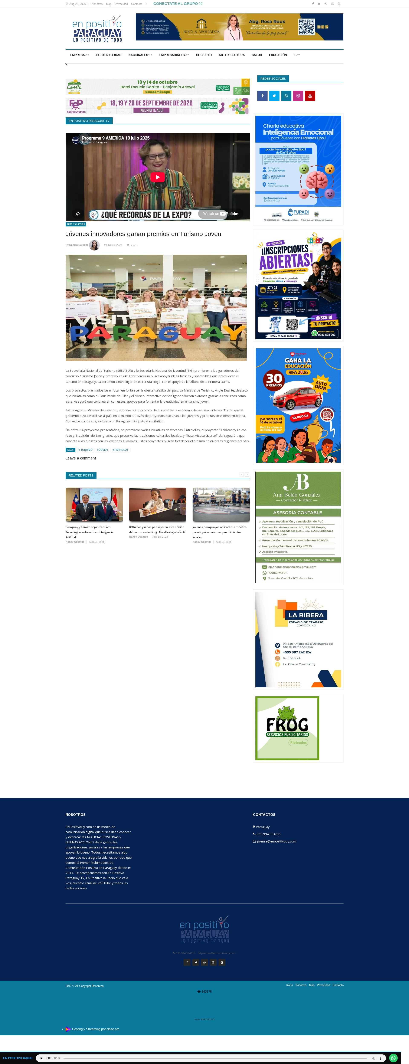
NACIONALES (138, 55)
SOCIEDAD (204, 55)
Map (108, 4)
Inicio (289, 985)
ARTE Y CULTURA (232, 55)
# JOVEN (102, 449)
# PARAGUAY (120, 449)
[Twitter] (319, 4)
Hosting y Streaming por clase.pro (95, 1029)
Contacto (136, 4)
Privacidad (121, 4)
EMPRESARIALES (172, 55)
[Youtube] (339, 4)
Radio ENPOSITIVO (205, 1019)
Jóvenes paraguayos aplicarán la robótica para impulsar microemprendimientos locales (219, 532)
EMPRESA (77, 55)
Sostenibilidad (108, 55)
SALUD (257, 55)
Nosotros (97, 4)
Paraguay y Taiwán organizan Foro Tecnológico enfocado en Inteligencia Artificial (90, 532)
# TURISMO (85, 449)
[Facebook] (313, 4)
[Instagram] (333, 4)
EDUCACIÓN (278, 55)
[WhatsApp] (326, 4)
